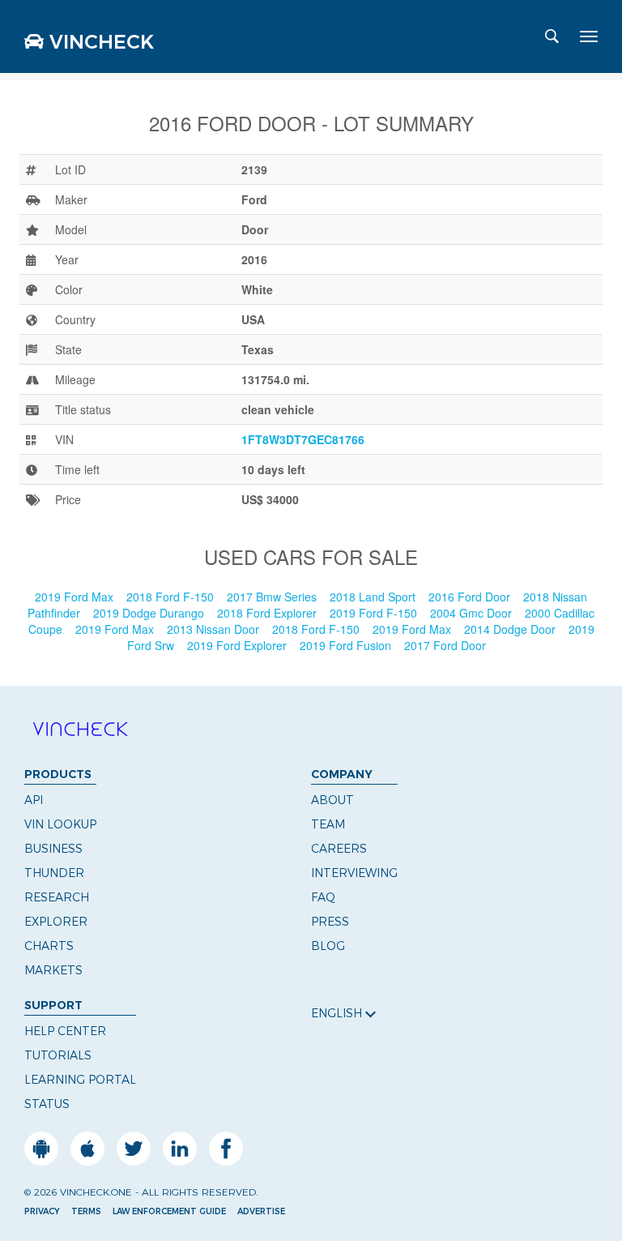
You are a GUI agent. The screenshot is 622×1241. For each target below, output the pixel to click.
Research (56, 897)
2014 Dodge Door (511, 629)
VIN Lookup (60, 824)
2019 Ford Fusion (347, 645)
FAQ (323, 897)
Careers (339, 848)
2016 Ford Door (470, 596)
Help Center (65, 1031)
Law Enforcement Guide (169, 1211)
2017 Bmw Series (273, 596)
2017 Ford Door (446, 645)
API (33, 800)
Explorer (55, 921)
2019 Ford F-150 (375, 613)
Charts (49, 946)
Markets (53, 970)
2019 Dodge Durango (150, 613)
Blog (328, 946)
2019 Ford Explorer (238, 645)
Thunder (54, 873)
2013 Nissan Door (214, 629)
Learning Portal (80, 1079)
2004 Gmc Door (472, 613)
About (332, 800)
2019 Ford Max (76, 596)
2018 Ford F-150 (171, 596)
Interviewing (354, 873)
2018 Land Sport (374, 596)
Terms (86, 1211)
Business (53, 848)
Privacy (42, 1211)
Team (328, 824)
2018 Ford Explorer (268, 613)
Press (330, 921)
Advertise (261, 1211)
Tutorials (58, 1055)
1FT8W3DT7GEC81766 (302, 439)
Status (47, 1104)
